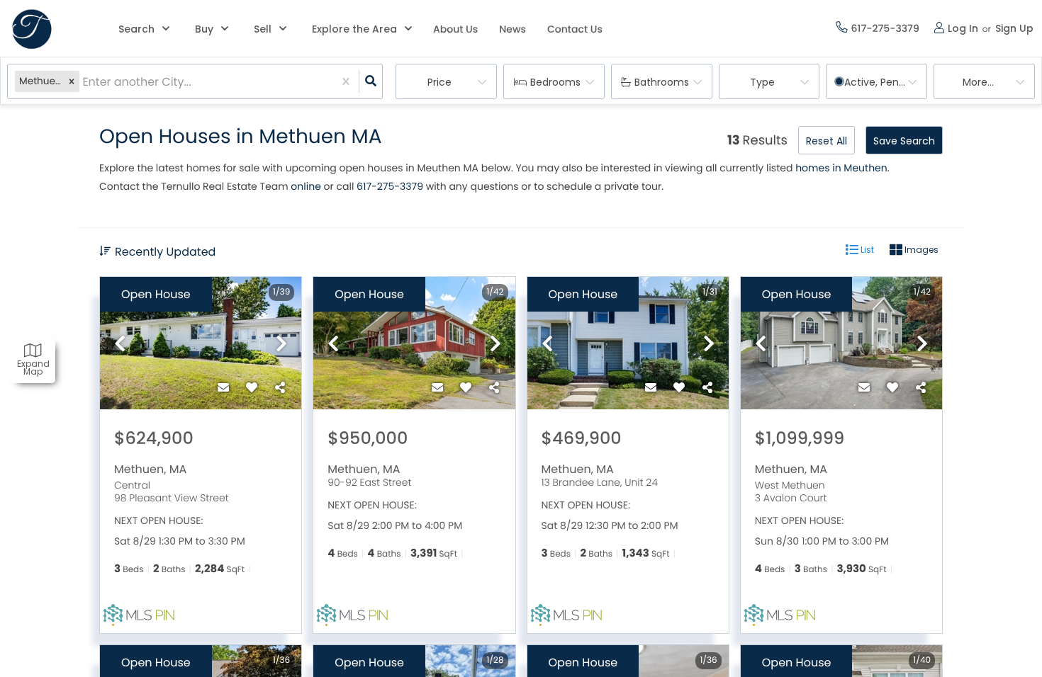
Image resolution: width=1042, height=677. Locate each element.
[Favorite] (251, 388)
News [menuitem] (512, 29)
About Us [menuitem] (455, 29)
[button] (71, 82)
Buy (204, 29)
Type (762, 82)
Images (920, 250)
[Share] (280, 388)
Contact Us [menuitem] (575, 29)
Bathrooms (661, 82)
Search (136, 29)
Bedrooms (555, 82)
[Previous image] (120, 344)
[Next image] (281, 344)
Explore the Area (354, 29)
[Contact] (223, 388)
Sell (262, 29)
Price (439, 82)
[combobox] (83, 82)
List (866, 250)
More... (978, 82)
